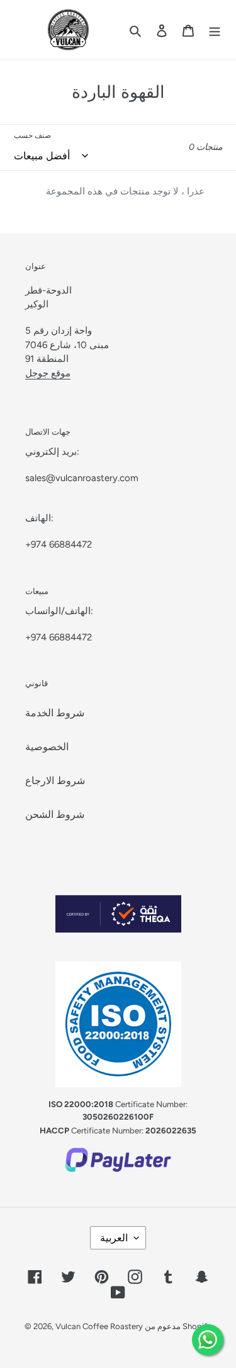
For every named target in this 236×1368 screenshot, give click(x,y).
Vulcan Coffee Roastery (100, 1326)
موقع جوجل (47, 373)
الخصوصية (47, 747)
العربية (114, 1238)
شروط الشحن (54, 814)
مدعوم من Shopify (178, 1326)
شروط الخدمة (54, 713)
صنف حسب (32, 135)
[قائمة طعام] (214, 30)
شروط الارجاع (55, 781)
